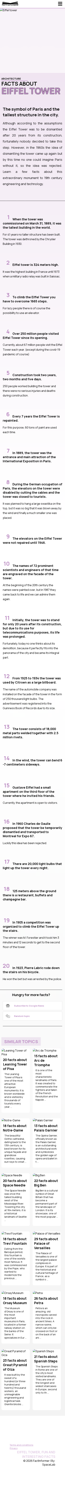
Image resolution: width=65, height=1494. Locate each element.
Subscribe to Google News (29, 1005)
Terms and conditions (21, 1444)
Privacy (14, 1448)
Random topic (22, 1016)
